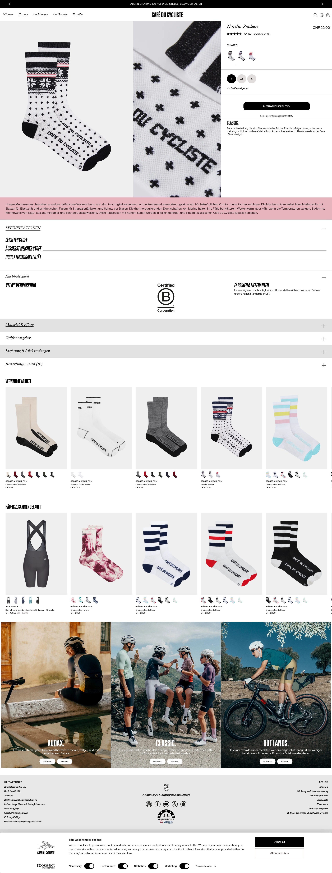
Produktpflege (11, 808)
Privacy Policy (12, 817)
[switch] (123, 866)
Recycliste (322, 799)
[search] (314, 14)
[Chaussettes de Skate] (268, 475)
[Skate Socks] (296, 428)
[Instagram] (148, 804)
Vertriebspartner (318, 795)
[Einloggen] (320, 14)
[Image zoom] (66, 109)
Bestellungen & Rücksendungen (20, 799)
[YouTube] (166, 804)
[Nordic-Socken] (231, 428)
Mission (323, 787)
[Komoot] (183, 804)
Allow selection (279, 853)
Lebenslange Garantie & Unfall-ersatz (24, 804)
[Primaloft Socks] (36, 428)
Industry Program (318, 808)
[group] (36, 438)
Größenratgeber (239, 88)
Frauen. (65, 761)
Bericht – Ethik (12, 791)
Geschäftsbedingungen (16, 812)
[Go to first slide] (323, 4)
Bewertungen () (261, 34)
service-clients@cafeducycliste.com (23, 821)
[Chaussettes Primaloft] (8, 475)
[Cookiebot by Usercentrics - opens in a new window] (46, 866)
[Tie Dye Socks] (101, 554)
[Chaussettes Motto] (73, 475)
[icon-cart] (327, 14)
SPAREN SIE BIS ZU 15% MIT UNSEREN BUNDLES (166, 3)
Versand (8, 795)
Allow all (279, 841)
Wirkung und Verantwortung (312, 791)
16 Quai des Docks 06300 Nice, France (307, 812)
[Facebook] (157, 804)
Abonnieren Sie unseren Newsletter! (166, 795)
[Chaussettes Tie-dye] (73, 600)
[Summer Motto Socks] (101, 428)
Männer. (47, 761)
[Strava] (174, 804)
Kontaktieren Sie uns (15, 787)
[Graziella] (36, 554)
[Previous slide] (9, 4)
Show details (203, 866)
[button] (276, 106)
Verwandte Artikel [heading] (18, 381)
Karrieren (322, 804)
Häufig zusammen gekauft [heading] (23, 507)
